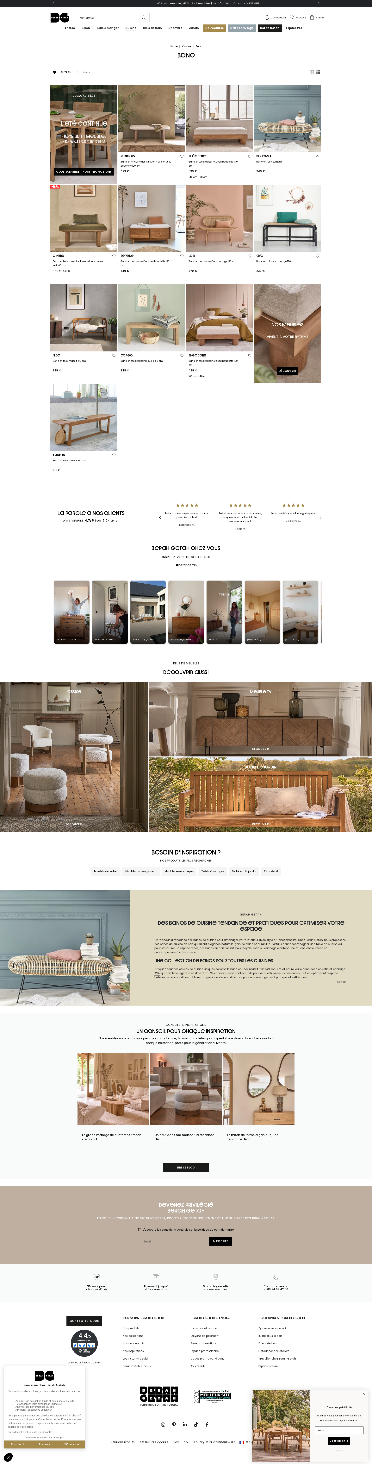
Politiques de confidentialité (214, 1442)
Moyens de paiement (205, 1336)
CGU (187, 1442)
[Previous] (163, 517)
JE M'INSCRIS (339, 1441)
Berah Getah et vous (137, 1366)
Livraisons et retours (204, 1328)
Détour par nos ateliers (273, 1351)
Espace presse (268, 1366)
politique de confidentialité (215, 1230)
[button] (110, 17)
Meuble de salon (106, 871)
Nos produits (131, 1328)
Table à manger (212, 871)
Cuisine (187, 46)
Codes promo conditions (207, 1359)
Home (174, 46)
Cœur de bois (267, 1343)
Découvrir (74, 824)
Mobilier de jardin (244, 871)
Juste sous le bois (270, 1336)
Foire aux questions (204, 1343)
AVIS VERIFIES (73, 520)
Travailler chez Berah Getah (277, 1359)
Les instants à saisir (136, 1359)
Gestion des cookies (154, 1442)
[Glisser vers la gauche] (53, 3)
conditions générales (176, 1230)
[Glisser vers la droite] (318, 3)
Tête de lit (271, 871)
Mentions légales (123, 1442)
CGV (176, 1442)
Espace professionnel (205, 1351)
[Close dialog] (364, 1394)
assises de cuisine (191, 969)
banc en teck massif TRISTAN (250, 969)
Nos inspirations (133, 1351)
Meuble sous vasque (179, 871)
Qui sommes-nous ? (272, 1328)
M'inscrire (220, 1241)
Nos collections (133, 1336)
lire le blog (186, 1167)
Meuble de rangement (141, 871)
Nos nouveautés (134, 1343)
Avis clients (198, 1366)
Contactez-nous (84, 1321)
